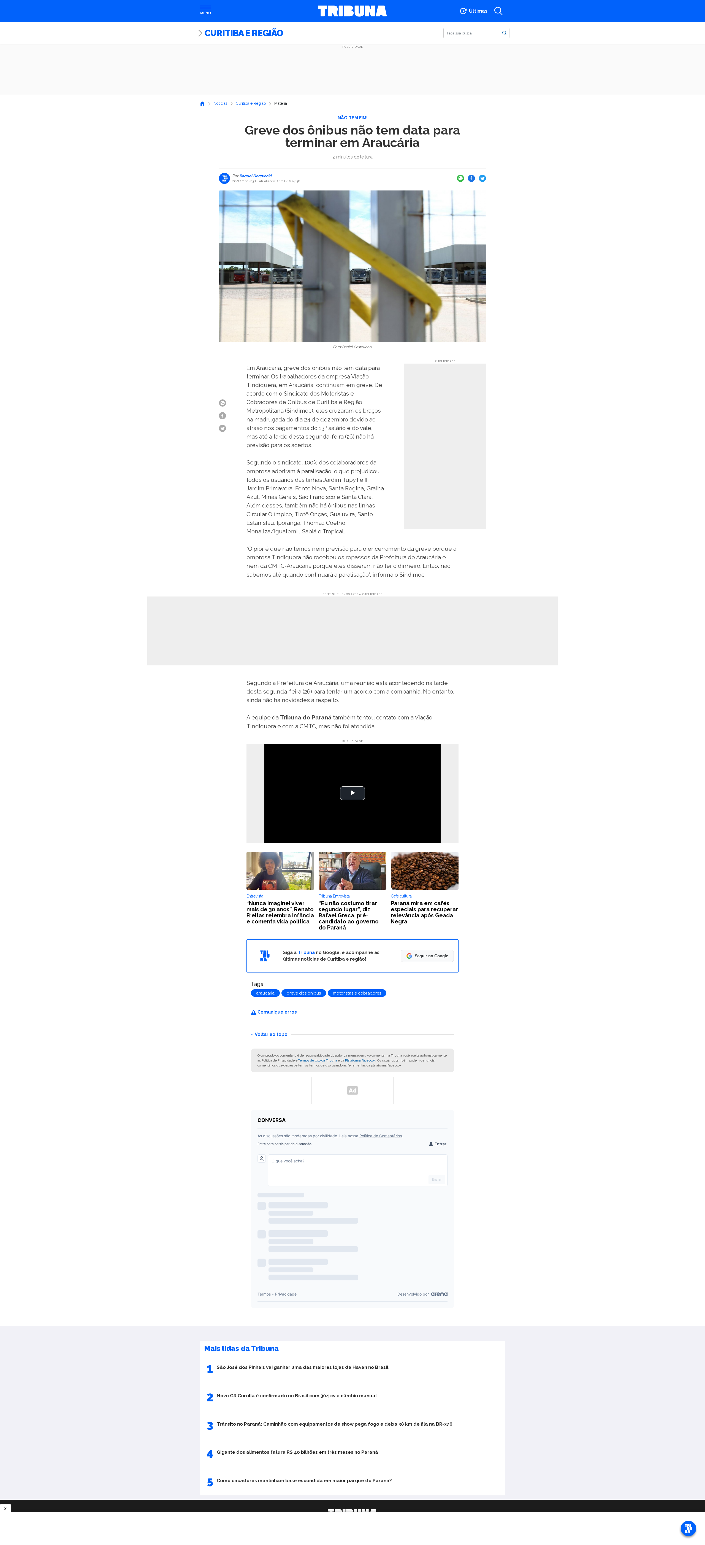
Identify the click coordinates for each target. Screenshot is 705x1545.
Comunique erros (276, 1012)
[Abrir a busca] (498, 11)
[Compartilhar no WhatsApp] (460, 178)
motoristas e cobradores (357, 993)
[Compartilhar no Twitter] (482, 178)
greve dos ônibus (304, 993)
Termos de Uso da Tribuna (317, 1060)
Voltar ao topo (271, 1034)
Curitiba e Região (243, 33)
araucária (265, 993)
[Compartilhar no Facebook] (471, 178)
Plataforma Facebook (360, 1060)
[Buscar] (504, 33)
